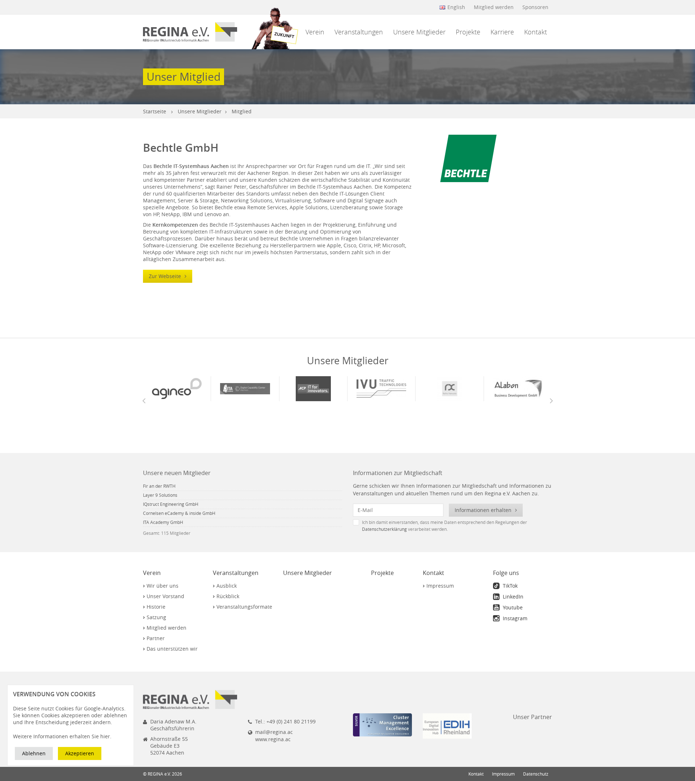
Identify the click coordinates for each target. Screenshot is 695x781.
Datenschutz (535, 774)
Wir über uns (162, 585)
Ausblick (226, 585)
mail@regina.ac (274, 731)
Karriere (502, 32)
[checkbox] (452, 525)
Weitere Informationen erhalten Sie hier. (62, 736)
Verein (315, 32)
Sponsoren (535, 7)
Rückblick (227, 596)
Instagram (514, 618)
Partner (156, 638)
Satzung (156, 617)
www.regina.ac (273, 739)
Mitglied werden (494, 7)
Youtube (512, 607)
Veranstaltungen (358, 32)
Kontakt (535, 32)
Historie (156, 606)
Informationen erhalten (484, 510)
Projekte (468, 32)
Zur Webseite (165, 276)
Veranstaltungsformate (244, 606)
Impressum (440, 585)
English (456, 7)
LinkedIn (512, 596)
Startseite (154, 111)
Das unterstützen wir (172, 648)
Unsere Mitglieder (419, 32)
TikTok (509, 585)
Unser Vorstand (165, 596)
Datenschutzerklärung (384, 529)
